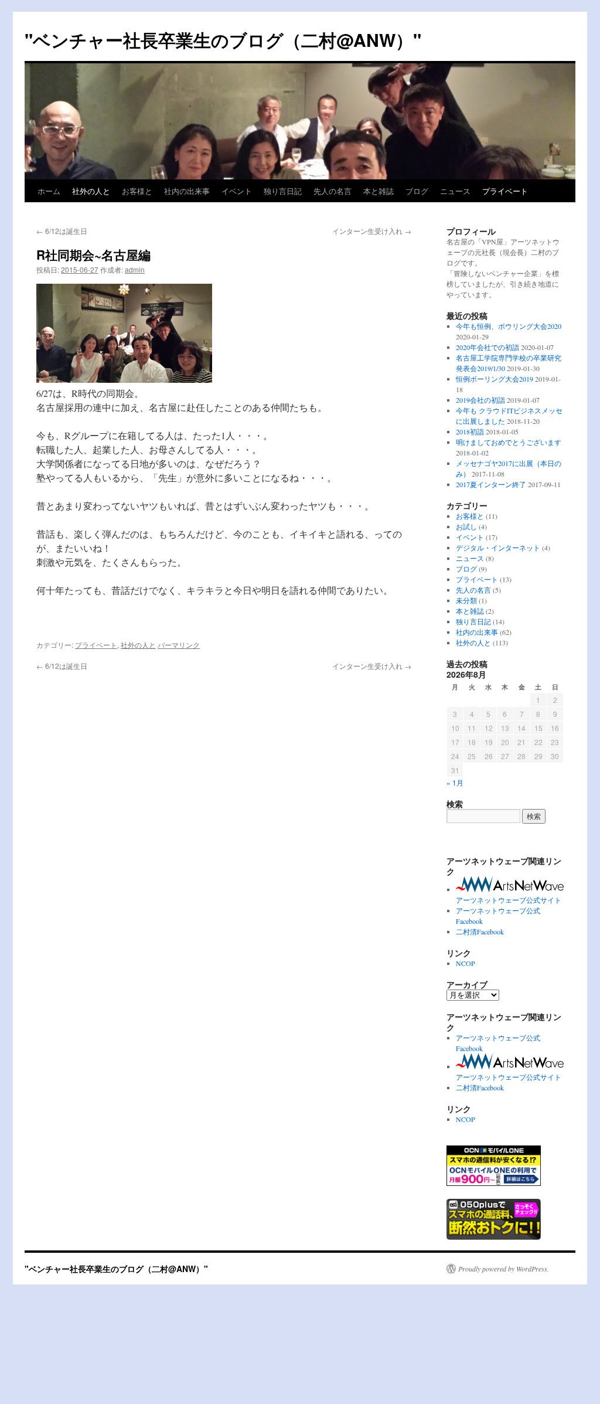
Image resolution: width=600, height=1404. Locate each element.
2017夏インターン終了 (491, 484)
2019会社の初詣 (480, 399)
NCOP (465, 963)
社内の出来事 (187, 190)
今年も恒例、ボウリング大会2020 (508, 326)
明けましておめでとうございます (508, 442)
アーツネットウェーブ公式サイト (508, 900)
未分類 (466, 600)
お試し (466, 526)
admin (135, 269)
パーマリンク (179, 645)
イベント (236, 190)
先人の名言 (332, 190)
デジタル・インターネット (498, 547)
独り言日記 (283, 190)
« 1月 (454, 782)
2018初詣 (470, 431)
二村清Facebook (480, 931)
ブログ (416, 190)
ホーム (49, 190)
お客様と (137, 190)
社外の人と (91, 190)
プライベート (505, 190)
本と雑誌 (378, 190)
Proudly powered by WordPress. (503, 1268)
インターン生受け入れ (371, 231)
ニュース (455, 190)
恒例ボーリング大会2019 (494, 378)
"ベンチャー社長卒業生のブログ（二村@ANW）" (223, 39)
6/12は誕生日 (61, 231)
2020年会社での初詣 (487, 347)
